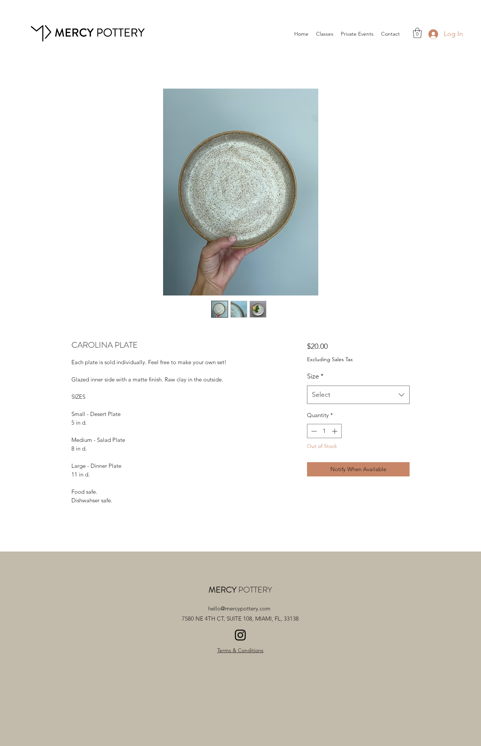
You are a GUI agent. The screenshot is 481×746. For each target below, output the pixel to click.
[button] (417, 33)
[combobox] (358, 395)
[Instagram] (240, 635)
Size (315, 376)
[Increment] (335, 431)
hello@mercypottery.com (239, 608)
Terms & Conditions (240, 650)
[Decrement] (313, 431)
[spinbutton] (324, 431)
